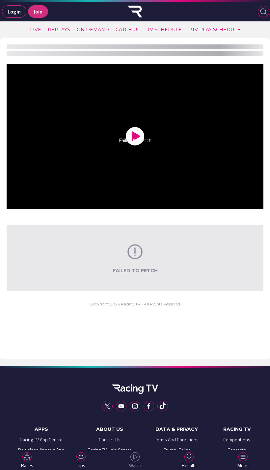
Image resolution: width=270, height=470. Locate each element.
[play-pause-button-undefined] (22, 202)
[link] (35, 30)
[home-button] (135, 11)
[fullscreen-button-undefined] (248, 202)
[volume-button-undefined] (193, 202)
